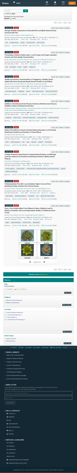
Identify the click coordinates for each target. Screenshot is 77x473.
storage (22, 42)
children (40, 142)
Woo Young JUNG (11, 59)
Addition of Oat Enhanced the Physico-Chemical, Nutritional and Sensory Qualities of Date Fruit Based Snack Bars (31, 105)
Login (55, 4)
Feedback (11, 417)
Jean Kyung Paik (42, 84)
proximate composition (29, 117)
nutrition (33, 142)
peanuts (63, 168)
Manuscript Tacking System (15, 355)
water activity (40, 42)
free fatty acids (31, 42)
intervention (48, 142)
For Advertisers (11, 449)
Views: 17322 (26, 165)
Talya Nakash (19, 188)
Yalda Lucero (34, 188)
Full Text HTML (35, 45)
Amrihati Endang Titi (38, 215)
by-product (13, 67)
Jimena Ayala (27, 188)
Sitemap (11, 434)
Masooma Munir (10, 108)
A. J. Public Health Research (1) (14, 315)
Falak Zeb (63, 108)
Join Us (11, 430)
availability (31, 196)
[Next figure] (44, 262)
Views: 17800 (24, 114)
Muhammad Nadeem (21, 108)
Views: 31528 (27, 219)
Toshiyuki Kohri (10, 134)
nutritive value (27, 222)
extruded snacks (14, 42)
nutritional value (42, 117)
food (28, 142)
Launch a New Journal (13, 365)
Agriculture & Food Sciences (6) (14, 300)
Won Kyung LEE (51, 59)
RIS (57, 28)
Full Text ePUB (47, 45)
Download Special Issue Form (17, 463)
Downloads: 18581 (37, 165)
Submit (72, 3)
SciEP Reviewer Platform (14, 372)
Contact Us (11, 413)
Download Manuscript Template (18, 460)
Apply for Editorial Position (15, 358)
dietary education (15, 142)
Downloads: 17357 (35, 64)
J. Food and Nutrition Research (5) (14, 312)
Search (47, 4)
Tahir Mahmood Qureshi (34, 108)
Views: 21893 (26, 139)
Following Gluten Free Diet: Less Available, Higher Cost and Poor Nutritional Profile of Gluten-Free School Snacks (28, 185)
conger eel (32, 67)
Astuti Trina (9, 215)
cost (37, 196)
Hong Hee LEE (28, 59)
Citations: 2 (53, 193)
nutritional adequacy (20, 196)
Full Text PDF (18, 45)
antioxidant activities (37, 91)
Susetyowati (27, 161)
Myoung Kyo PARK (38, 59)
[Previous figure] (30, 262)
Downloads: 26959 (38, 219)
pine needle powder (11, 91)
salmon (25, 67)
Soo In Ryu (17, 84)
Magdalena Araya (45, 188)
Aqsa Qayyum (45, 108)
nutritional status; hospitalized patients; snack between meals (43, 168)
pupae (7, 222)
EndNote (67, 28)
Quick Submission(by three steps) (17, 379)
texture (28, 91)
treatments (8, 117)
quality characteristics (51, 91)
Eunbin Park (9, 84)
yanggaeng (21, 91)
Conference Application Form (16, 369)
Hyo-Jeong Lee (31, 84)
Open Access (11, 456)
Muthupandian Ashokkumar (27, 110)
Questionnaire (13, 424)
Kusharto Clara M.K (19, 215)
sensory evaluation (53, 117)
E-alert (63, 4)
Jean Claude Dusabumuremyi (26, 35)
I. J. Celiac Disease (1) (11, 317)
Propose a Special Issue (14, 362)
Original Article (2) (10, 341)
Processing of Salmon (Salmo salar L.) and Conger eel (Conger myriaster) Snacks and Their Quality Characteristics (31, 56)
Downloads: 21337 (35, 39)
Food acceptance (10, 168)
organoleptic (36, 222)
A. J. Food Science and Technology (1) (15, 319)
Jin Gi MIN (20, 59)
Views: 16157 (24, 64)
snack (19, 67)
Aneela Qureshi (13, 110)
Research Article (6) (11, 338)
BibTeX (61, 28)
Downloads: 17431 (35, 193)
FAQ (9, 420)
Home (18, 3)
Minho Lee (23, 84)
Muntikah (27, 215)
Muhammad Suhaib (54, 108)
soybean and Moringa (11, 171)
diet (23, 142)
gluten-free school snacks (47, 196)
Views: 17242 (24, 39)
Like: (45, 39)
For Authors (10, 443)
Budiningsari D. (17, 161)
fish (7, 42)
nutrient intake (20, 168)
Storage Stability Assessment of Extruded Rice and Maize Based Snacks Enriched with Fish (30, 31)
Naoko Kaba (21, 134)
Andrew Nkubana (11, 35)
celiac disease (9, 196)
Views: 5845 (25, 88)
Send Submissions (14, 427)
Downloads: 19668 (37, 139)
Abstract (8, 45)
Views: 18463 (24, 193)
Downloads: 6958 (35, 88)
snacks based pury (16, 222)
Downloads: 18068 (35, 114)
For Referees (10, 446)
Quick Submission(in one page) (16, 375)
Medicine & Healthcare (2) (12, 302)
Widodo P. (9, 161)
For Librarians (11, 453)
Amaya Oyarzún (10, 188)
